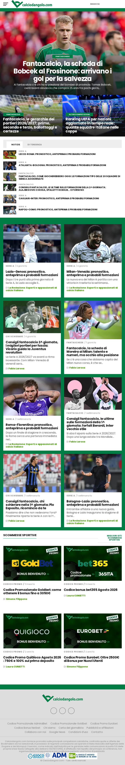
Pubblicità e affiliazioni (100, 727)
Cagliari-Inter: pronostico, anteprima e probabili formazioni (59, 198)
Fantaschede (75, 342)
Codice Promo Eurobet (104, 723)
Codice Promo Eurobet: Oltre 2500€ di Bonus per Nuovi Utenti (91, 659)
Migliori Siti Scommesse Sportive (114, 537)
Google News (57, 732)
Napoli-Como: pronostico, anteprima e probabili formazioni (58, 209)
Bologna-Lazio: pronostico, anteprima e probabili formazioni (93, 503)
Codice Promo (12, 584)
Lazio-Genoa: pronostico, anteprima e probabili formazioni (32, 273)
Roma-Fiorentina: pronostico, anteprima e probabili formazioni (32, 426)
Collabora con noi (35, 732)
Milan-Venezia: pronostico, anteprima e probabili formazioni (93, 273)
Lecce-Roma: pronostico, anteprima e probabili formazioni (57, 154)
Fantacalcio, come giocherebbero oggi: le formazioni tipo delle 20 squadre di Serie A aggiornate (69, 177)
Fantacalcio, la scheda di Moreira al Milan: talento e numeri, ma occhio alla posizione (93, 351)
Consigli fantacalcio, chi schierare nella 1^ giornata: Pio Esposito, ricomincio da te (30, 505)
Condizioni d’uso (78, 732)
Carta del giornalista (71, 727)
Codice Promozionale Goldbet (68, 723)
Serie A (10, 266)
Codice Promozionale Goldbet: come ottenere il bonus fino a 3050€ (32, 591)
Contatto (97, 732)
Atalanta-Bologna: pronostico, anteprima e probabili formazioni (62, 165)
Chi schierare (14, 336)
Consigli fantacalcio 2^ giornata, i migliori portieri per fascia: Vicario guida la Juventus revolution (32, 347)
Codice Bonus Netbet (27, 727)
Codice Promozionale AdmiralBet (27, 723)
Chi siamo (49, 727)
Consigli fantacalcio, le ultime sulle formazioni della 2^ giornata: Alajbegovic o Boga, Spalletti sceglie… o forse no (62, 189)
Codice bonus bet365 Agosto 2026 (91, 590)
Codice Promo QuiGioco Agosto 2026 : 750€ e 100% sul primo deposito (32, 659)
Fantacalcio (75, 413)
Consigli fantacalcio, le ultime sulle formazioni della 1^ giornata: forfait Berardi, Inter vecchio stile (90, 424)
